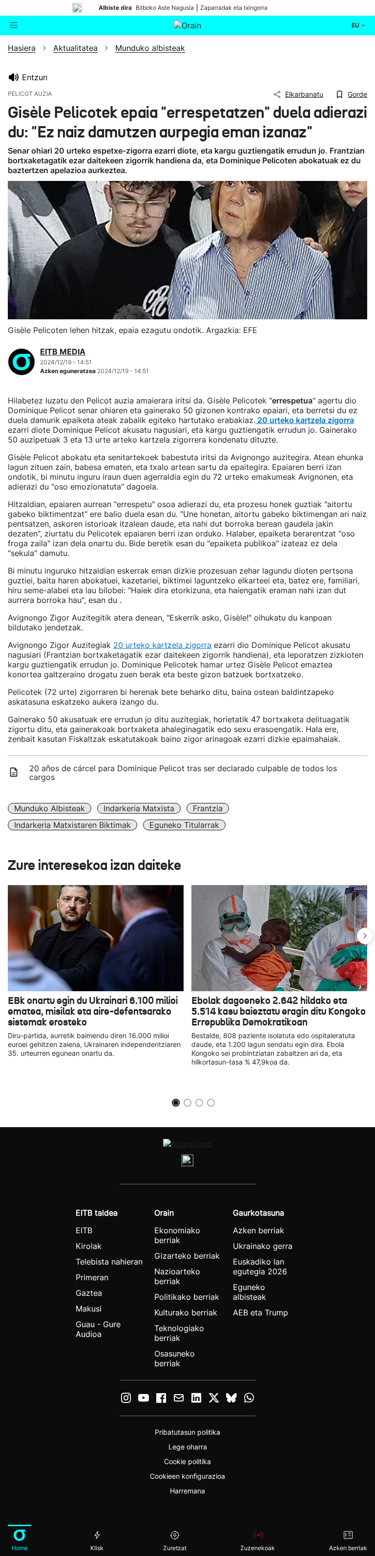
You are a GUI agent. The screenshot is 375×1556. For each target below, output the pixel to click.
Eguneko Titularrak (184, 825)
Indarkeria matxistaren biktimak (72, 825)
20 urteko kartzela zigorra (162, 645)
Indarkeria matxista (139, 808)
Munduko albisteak (49, 808)
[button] (365, 936)
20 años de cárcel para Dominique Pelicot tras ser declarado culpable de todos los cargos (183, 772)
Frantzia (208, 808)
